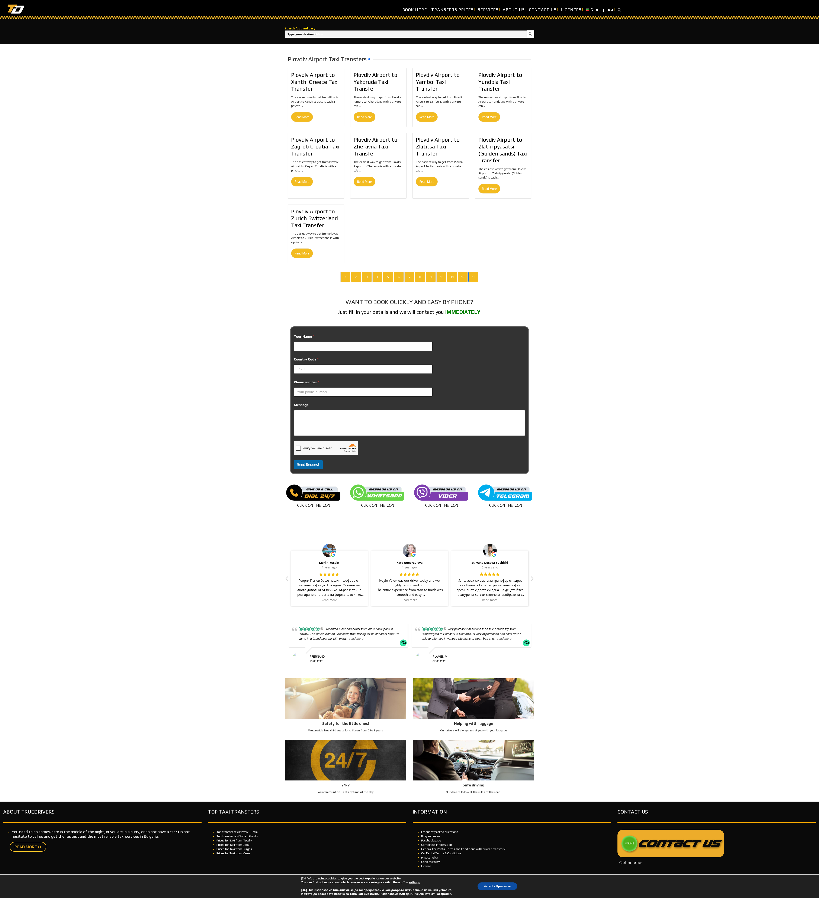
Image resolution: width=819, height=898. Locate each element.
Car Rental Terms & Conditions (441, 853)
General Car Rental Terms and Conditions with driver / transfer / (463, 849)
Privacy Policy (429, 857)
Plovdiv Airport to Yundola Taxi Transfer (500, 82)
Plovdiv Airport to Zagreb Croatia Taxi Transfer (315, 147)
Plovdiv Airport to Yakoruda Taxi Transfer (375, 82)
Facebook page (431, 840)
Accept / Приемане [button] (497, 886)
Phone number (306, 382)
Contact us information (436, 844)
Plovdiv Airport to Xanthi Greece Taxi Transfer (314, 82)
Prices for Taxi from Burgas (234, 849)
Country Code (306, 359)
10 (441, 277)
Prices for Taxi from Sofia (233, 844)
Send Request (308, 464)
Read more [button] (351, 600)
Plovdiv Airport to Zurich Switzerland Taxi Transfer (314, 218)
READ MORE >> (28, 846)
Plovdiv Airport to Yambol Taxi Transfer (438, 82)
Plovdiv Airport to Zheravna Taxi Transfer (375, 147)
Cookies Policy (430, 861)
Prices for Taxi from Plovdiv (234, 840)
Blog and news (430, 836)
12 (463, 277)
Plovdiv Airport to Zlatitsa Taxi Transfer (438, 147)
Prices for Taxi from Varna (233, 853)
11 (452, 277)
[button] (619, 9)
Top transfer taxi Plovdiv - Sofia (237, 832)
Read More (302, 117)
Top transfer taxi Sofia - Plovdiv (237, 836)
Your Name (304, 336)
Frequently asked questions (439, 832)
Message (301, 405)
